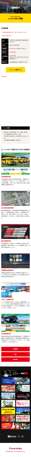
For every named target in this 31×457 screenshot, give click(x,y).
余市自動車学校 (6, 333)
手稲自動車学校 (6, 176)
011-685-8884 (12, 52)
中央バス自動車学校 (7, 299)
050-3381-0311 (7, 35)
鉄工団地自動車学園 (7, 208)
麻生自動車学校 (6, 241)
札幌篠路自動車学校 (7, 270)
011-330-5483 (12, 55)
